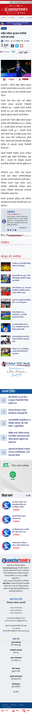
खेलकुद (4, 28)
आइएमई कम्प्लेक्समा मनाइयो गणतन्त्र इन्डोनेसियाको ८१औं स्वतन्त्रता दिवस (19, 452)
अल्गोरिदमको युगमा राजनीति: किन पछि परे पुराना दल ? (20, 530)
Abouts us (5, 705)
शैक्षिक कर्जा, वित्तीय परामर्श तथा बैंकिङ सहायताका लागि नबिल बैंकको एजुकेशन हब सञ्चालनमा (19, 437)
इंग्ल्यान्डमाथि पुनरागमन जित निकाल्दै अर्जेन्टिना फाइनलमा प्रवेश (20, 339)
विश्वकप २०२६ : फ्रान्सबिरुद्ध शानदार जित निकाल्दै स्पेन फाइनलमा (20, 351)
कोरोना (4, 17)
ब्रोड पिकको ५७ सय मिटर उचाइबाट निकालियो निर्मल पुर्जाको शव (18, 400)
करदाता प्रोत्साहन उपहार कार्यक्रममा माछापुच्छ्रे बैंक (17, 411)
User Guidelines (7, 707)
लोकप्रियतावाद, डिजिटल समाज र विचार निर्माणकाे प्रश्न (20, 544)
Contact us (13, 705)
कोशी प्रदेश (12, 17)
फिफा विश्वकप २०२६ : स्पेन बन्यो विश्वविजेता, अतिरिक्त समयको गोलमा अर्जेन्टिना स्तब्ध (21, 290)
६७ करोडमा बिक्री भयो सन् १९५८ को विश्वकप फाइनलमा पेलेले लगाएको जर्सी (20, 327)
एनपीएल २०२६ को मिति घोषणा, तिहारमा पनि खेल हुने (21, 264)
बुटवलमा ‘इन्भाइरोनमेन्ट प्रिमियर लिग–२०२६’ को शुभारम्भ (21, 301)
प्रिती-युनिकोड (13, 6)
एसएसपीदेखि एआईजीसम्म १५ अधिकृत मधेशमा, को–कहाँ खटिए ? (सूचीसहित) (19, 423)
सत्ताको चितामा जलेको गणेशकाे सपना (18, 517)
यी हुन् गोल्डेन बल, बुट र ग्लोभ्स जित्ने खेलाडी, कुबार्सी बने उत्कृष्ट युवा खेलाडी (21, 278)
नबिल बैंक (21, 17)
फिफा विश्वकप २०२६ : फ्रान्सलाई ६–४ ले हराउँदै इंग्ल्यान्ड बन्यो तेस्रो (19, 314)
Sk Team (21, 705)
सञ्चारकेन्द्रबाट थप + (23, 228)
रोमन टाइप (21, 6)
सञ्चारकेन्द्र (7, 41)
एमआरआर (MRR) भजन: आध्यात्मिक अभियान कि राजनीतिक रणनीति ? (19, 504)
